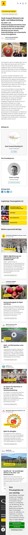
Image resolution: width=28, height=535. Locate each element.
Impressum (4, 507)
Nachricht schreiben (15, 182)
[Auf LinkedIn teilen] (2, 192)
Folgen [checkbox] (14, 151)
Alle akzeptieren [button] (17, 523)
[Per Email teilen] (11, 192)
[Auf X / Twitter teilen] (5, 192)
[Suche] (17, 3)
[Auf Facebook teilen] (8, 192)
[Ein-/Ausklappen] (25, 3)
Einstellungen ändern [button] (17, 529)
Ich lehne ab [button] (17, 526)
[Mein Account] (23, 3)
